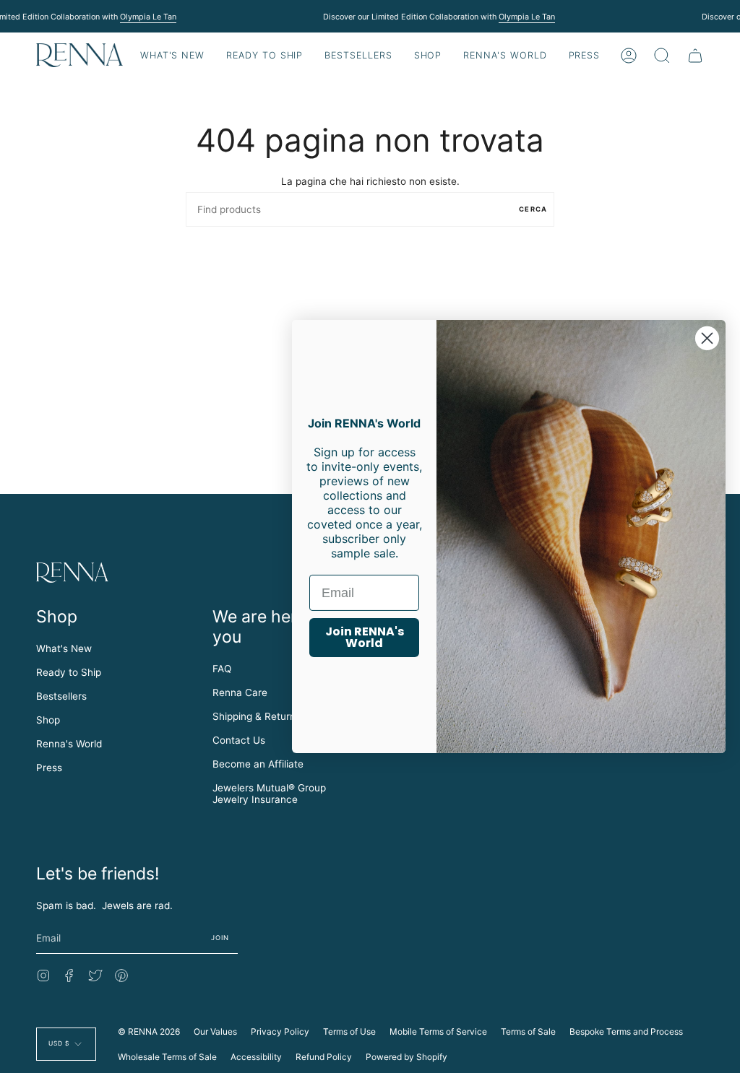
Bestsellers (61, 696)
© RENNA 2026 (149, 1031)
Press (49, 767)
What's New (64, 648)
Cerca (533, 209)
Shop (48, 720)
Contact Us (238, 740)
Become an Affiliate (258, 764)
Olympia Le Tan (147, 17)
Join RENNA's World (364, 637)
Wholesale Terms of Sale (167, 1056)
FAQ (221, 668)
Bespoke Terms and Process (626, 1031)
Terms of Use (349, 1031)
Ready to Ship (68, 672)
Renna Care (239, 692)
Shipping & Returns (256, 716)
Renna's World (69, 744)
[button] (264, 55)
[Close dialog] (707, 338)
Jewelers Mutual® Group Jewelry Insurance (269, 793)
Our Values (215, 1031)
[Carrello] (695, 55)
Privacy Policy (280, 1031)
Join (220, 938)
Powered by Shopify (406, 1056)
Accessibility (256, 1056)
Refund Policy (324, 1056)
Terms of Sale (528, 1031)
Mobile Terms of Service (438, 1031)
